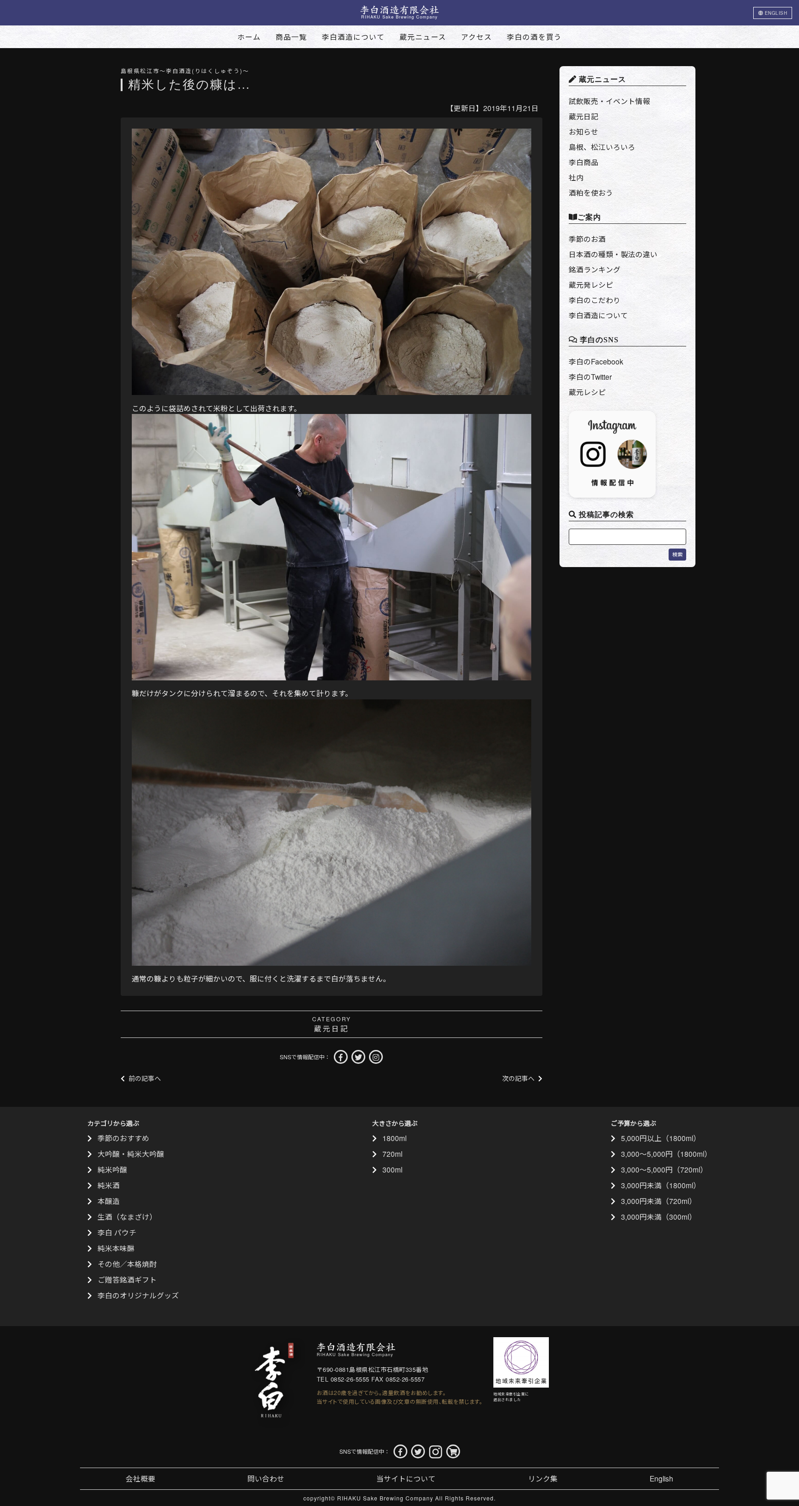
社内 (576, 177)
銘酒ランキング (595, 269)
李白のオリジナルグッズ (138, 1295)
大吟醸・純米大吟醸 (131, 1153)
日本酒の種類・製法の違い (613, 254)
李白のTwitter (590, 376)
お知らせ (583, 131)
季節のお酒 (587, 239)
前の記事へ (145, 1078)
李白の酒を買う (534, 36)
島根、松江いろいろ (602, 147)
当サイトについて (406, 1478)
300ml (392, 1169)
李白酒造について (353, 36)
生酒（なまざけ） (127, 1216)
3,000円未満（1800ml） (661, 1185)
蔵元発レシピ (591, 284)
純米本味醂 (116, 1248)
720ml (392, 1153)
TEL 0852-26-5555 (343, 1379)
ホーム (249, 36)
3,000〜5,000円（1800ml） (666, 1153)
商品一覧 (291, 36)
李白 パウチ (117, 1232)
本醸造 (109, 1201)
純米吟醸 (112, 1169)
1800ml (394, 1138)
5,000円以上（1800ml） (661, 1138)
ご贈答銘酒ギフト (127, 1279)
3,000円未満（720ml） (658, 1201)
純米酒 (109, 1185)
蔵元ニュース (423, 36)
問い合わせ (265, 1478)
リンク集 (543, 1478)
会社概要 (140, 1478)
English (661, 1478)
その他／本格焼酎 (127, 1264)
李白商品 (583, 162)
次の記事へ (518, 1078)
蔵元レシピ (587, 392)
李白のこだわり (595, 300)
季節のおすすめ (123, 1138)
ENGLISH (775, 13)
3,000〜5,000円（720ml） (664, 1169)
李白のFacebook (596, 361)
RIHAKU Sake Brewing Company (385, 1498)
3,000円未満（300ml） (658, 1216)
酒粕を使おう (591, 192)
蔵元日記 (331, 1028)
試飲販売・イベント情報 (609, 101)
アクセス (476, 36)
